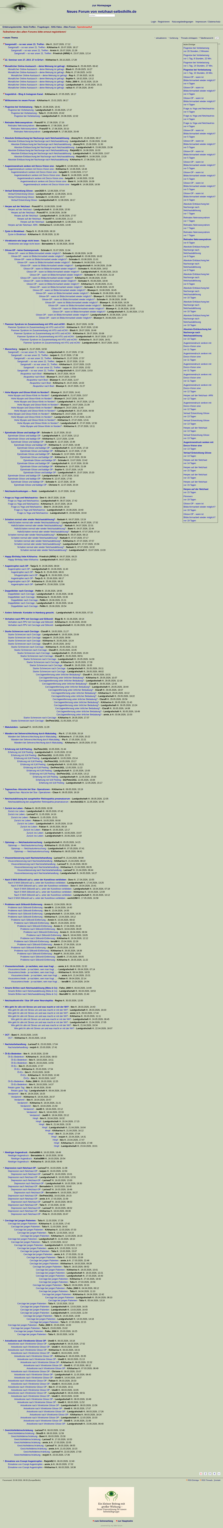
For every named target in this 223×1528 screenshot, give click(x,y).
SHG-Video (56, 27)
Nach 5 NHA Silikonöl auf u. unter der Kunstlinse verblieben (35, 879)
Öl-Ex (14, 1066)
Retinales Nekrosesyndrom (19, 122)
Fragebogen (43, 27)
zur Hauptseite (125, 1521)
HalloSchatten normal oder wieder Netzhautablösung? (34, 522)
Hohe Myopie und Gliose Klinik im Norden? (27, 392)
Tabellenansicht (206, 38)
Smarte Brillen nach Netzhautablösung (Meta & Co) (31, 988)
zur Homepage (101, 5)
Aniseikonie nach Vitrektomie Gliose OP (25, 1341)
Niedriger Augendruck (16, 1152)
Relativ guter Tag (16, 1087)
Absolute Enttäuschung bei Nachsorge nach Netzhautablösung (37, 138)
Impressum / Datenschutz (208, 21)
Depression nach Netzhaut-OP (20, 1168)
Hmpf (35, 1118)
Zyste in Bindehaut (14, 231)
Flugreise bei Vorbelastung (18, 107)
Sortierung (173, 38)
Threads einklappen (189, 38)
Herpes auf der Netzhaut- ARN (22, 225)
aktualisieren (161, 38)
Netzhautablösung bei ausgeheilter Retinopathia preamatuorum (37, 799)
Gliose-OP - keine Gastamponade (22, 250)
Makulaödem (11, 727)
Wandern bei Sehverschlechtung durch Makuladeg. (31, 733)
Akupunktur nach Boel (31, 373)
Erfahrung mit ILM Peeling (18, 749)
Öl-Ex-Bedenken (13, 1053)
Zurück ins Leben (14, 808)
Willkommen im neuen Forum (20, 100)
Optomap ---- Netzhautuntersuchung (23, 842)
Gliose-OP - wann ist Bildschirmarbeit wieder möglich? (34, 253)
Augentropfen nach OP (16, 566)
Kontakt (217, 1480)
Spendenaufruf (84, 27)
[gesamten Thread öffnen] (71, 44)
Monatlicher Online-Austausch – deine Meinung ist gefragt (35, 66)
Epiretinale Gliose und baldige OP (22, 432)
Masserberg (11, 349)
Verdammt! (13, 1094)
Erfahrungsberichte (12, 27)
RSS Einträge (193, 1480)
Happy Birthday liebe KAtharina (21, 556)
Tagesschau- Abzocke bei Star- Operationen (27, 789)
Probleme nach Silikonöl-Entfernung (23, 904)
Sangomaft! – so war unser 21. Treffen (24, 44)
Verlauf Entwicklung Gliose (19, 191)
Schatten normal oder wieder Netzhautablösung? (30, 519)
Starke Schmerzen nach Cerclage (22, 631)
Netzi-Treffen (29, 27)
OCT (7, 1035)
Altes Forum (69, 27)
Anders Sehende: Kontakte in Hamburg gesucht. (29, 612)
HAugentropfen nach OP (26, 575)
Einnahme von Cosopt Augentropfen (23, 1461)
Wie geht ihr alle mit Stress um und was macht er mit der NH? (37, 1007)
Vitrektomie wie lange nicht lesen (22, 240)
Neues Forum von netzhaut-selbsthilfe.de (101, 12)
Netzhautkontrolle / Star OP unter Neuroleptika (29, 1000)
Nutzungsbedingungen (182, 21)
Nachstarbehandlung (15, 1044)
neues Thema (11, 37)
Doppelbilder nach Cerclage (19, 591)
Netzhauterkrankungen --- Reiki (21, 491)
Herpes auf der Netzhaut (17, 206)
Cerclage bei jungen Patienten (20, 1220)
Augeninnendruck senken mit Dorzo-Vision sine (29, 166)
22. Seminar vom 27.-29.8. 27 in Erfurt (24, 60)
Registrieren (164, 21)
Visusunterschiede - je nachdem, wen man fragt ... (30, 966)
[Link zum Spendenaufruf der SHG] (111, 1516)
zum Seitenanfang (103, 1521)
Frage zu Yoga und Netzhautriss (21, 497)
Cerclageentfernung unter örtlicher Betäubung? (58, 674)
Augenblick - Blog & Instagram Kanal (24, 94)
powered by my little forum (111, 1526)
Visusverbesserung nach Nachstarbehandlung (28, 858)
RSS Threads (207, 1480)
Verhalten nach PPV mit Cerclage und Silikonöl (29, 619)
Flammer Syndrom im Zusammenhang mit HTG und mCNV (35, 324)
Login (153, 21)
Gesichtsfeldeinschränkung (19, 1430)
